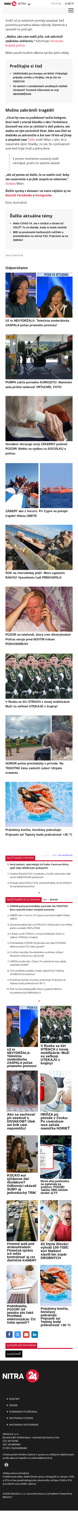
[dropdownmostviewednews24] (39, 1001)
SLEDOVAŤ (14, 1354)
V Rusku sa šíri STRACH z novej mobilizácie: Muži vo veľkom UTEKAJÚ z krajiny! (37, 935)
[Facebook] (9, 1335)
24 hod (54, 899)
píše (32, 140)
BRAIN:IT (7, 1497)
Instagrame (43, 195)
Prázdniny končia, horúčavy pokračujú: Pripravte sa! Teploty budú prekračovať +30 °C (37, 981)
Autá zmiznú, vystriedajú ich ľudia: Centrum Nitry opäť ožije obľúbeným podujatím (39, 866)
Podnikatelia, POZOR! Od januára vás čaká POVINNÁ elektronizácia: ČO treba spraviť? (38, 944)
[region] (29, 4)
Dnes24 (10, 195)
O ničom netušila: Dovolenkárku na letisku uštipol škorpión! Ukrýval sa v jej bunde (36, 954)
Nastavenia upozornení (23, 1424)
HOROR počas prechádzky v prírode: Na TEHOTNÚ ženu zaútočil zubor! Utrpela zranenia (39, 907)
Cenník (13, 1405)
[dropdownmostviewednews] (39, 893)
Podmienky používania (23, 1411)
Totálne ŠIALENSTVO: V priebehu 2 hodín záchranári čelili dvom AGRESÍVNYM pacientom (40, 875)
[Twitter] (18, 1335)
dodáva (10, 184)
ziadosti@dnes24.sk (41, 1458)
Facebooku (24, 195)
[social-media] (6, 1465)
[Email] (26, 1335)
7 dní (44, 899)
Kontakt (14, 1398)
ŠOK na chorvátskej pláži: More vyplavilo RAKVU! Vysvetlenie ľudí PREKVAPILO (36, 990)
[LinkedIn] (35, 1335)
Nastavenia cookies (21, 1418)
